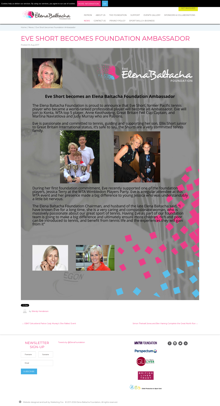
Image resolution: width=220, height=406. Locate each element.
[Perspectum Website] (146, 353)
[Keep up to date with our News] (186, 343)
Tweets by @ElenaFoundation (71, 342)
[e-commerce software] (20, 402)
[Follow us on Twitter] (180, 343)
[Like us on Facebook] (170, 343)
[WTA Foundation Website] (146, 343)
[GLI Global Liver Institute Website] (145, 366)
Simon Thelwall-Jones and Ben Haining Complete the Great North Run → (165, 323)
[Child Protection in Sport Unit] (146, 389)
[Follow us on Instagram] (175, 343)
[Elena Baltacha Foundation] (46, 15)
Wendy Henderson (40, 311)
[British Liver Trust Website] (146, 379)
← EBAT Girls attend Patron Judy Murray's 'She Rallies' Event (49, 323)
